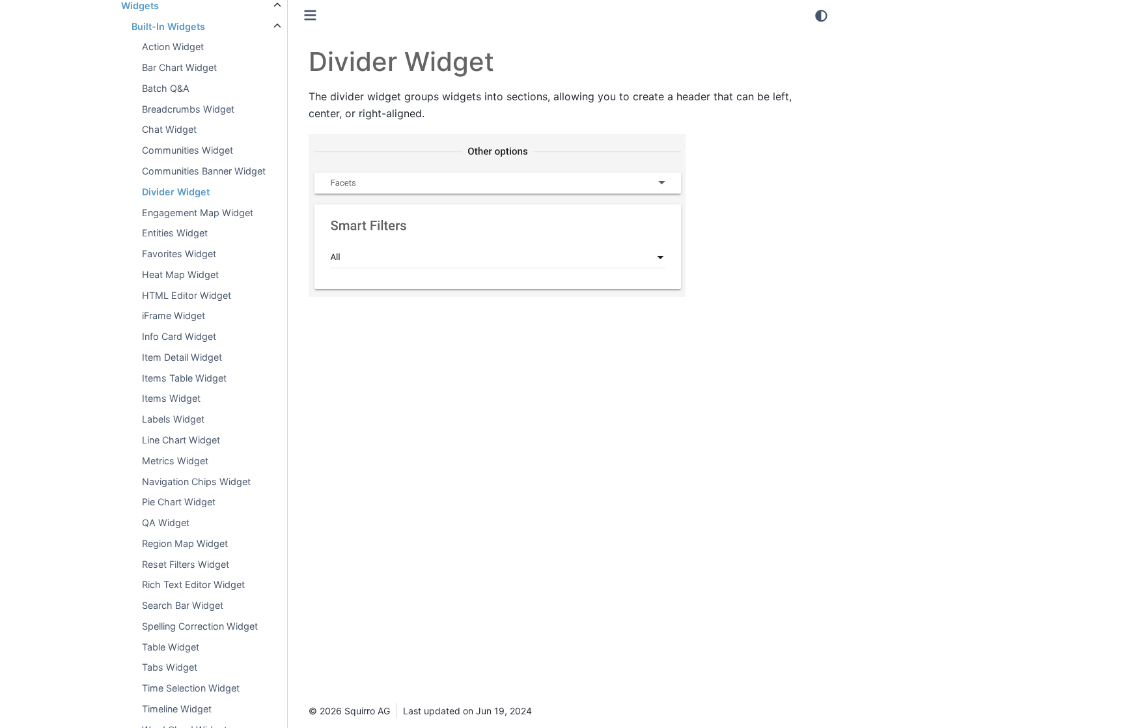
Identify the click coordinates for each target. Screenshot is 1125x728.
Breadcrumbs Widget (188, 109)
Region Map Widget (185, 543)
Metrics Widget (175, 460)
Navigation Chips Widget (196, 481)
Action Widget (173, 46)
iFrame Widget (173, 315)
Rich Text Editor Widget (193, 584)
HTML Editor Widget (186, 295)
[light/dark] (821, 16)
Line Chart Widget (181, 439)
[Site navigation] (310, 15)
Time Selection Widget (191, 687)
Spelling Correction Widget (200, 626)
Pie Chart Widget (178, 501)
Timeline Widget (177, 708)
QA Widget (165, 522)
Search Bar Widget (182, 605)
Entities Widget (175, 232)
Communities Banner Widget (204, 170)
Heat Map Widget (180, 274)
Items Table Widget (184, 378)
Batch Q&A (165, 88)
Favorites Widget (179, 253)
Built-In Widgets (168, 26)
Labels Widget (173, 419)
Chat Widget (169, 129)
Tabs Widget (169, 667)
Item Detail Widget (182, 357)
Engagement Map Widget (197, 212)
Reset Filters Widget (185, 564)
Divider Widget (176, 191)
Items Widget (171, 398)
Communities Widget (187, 150)
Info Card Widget (179, 336)
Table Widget (170, 646)
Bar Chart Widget (179, 67)
